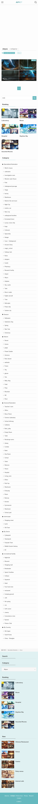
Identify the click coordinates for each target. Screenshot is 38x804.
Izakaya (7, 576)
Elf (5, 550)
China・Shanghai (9, 638)
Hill (5, 395)
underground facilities (11, 215)
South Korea (8, 634)
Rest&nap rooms (9, 439)
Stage (6, 190)
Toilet (6, 436)
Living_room (8, 476)
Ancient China (8, 244)
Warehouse (8, 197)
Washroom (8, 487)
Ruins (6, 255)
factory (6, 193)
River (6, 399)
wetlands (7, 362)
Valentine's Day (9, 322)
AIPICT (19, 2)
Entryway (7, 490)
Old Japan (7, 631)
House (6, 468)
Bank (6, 450)
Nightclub (7, 557)
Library (6, 443)
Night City (7, 204)
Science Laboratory (10, 417)
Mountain (7, 391)
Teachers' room (9, 406)
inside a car (8, 208)
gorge (6, 347)
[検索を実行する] (34, 98)
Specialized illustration (9, 53)
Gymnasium (8, 505)
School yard (8, 512)
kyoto (6, 524)
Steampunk (8, 539)
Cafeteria (7, 425)
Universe (7, 355)
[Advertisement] (19, 25)
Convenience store (10, 616)
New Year (7, 329)
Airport (6, 274)
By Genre (7, 531)
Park (6, 182)
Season (6, 314)
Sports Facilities (9, 572)
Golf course (8, 609)
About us (7, 795)
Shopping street (9, 520)
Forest (6, 366)
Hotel (6, 583)
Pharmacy (7, 266)
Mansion (7, 465)
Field (6, 384)
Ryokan (7, 619)
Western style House (10, 179)
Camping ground (9, 594)
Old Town (7, 527)
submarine (7, 171)
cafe (6, 598)
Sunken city (8, 310)
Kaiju (6, 226)
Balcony (7, 498)
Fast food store (9, 587)
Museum (7, 561)
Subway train (8, 252)
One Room (8, 454)
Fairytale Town (9, 542)
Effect (6, 479)
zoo (6, 605)
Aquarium (7, 579)
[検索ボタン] (35, 2)
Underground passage (11, 186)
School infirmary (9, 421)
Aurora (6, 344)
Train (6, 299)
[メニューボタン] (2, 2)
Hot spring (7, 601)
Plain (6, 388)
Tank (6, 288)
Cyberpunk (8, 535)
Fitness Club (8, 623)
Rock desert (8, 358)
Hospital (7, 472)
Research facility (9, 270)
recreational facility (9, 554)
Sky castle (8, 285)
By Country (7, 627)
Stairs (6, 461)
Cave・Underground (10, 241)
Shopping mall (9, 565)
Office (6, 410)
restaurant (7, 590)
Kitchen (7, 501)
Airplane (7, 281)
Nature (6, 336)
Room (6, 494)
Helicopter (7, 303)
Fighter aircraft (9, 296)
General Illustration (10, 403)
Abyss (6, 277)
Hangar (7, 237)
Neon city (7, 212)
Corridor (7, 447)
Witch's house (8, 168)
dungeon (7, 259)
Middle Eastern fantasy (11, 546)
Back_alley (8, 428)
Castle (6, 263)
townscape (7, 516)
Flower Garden (9, 351)
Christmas (7, 333)
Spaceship (8, 233)
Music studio (8, 292)
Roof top (7, 483)
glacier (6, 373)
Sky (6, 369)
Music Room (8, 414)
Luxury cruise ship (10, 223)
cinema (7, 612)
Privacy (26, 795)
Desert (6, 340)
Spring (6, 325)
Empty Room (8, 432)
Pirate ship (8, 307)
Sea (6, 377)
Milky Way (8, 380)
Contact (19, 798)
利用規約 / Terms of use (16, 795)
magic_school (8, 248)
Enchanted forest (9, 219)
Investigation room (10, 175)
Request (31, 795)
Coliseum (7, 230)
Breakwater (8, 568)
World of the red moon (11, 201)
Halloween (7, 318)
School (6, 458)
